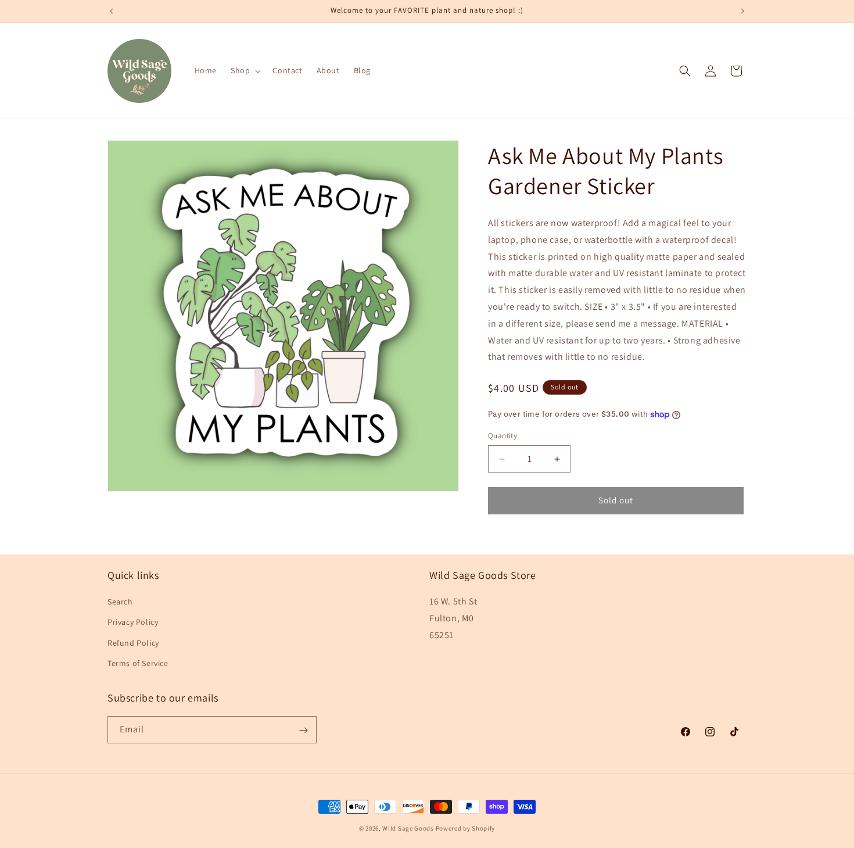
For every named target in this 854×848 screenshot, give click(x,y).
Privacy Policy (132, 622)
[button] (244, 70)
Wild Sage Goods (408, 828)
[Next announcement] (742, 11)
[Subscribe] (303, 730)
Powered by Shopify (466, 828)
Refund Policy (133, 643)
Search (120, 601)
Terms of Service (137, 663)
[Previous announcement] (111, 11)
